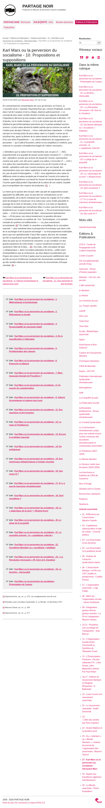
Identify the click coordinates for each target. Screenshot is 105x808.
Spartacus (83, 504)
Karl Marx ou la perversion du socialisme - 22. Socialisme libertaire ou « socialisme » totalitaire (90, 124)
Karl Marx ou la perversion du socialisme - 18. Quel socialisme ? (90, 185)
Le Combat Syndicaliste (90, 422)
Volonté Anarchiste (87, 227)
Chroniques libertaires (89, 361)
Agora (82, 339)
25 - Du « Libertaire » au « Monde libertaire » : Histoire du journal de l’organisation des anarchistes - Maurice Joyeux (92, 745)
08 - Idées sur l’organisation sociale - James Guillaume (92, 599)
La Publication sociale (89, 403)
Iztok (81, 393)
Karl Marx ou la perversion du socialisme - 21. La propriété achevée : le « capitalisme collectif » (90, 142)
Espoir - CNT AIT (87, 371)
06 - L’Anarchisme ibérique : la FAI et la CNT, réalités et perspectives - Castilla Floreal (92, 573)
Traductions (9, 27)
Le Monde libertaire (88, 459)
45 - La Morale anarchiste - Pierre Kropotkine (90, 788)
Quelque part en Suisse (90, 489)
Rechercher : (85, 39)
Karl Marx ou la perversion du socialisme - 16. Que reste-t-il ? (90, 210)
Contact (32, 803)
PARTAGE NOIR (37, 6)
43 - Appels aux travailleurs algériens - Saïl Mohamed (92, 777)
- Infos (43, 21)
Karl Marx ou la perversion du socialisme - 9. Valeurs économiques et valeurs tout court (20, 281)
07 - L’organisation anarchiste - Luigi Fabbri (90, 588)
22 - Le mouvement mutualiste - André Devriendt (91, 708)
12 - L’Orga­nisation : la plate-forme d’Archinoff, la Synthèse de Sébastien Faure (91, 645)
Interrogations (85, 387)
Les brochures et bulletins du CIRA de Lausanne (88, 475)
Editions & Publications (86, 22)
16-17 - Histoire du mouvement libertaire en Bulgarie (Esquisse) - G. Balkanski (91, 683)
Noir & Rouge (85, 484)
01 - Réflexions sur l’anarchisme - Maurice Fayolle (90, 517)
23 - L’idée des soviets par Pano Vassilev (90, 720)
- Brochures (17, 22)
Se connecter (21, 803)
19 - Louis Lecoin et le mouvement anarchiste (92, 697)
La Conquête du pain (88, 398)
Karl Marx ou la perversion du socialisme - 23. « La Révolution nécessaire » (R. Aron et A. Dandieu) (90, 107)
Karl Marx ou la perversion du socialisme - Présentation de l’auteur (90, 78)
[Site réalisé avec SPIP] (98, 801)
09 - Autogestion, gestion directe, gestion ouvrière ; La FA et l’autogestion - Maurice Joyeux (91, 613)
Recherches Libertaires (89, 494)
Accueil (5, 38)
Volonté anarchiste (38, 38)
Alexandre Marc (27, 100)
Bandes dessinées (64, 22)
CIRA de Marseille (87, 366)
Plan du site (8, 803)
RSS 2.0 (41, 803)
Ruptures (83, 499)
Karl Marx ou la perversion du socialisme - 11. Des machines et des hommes (57, 281)
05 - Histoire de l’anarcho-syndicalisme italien (91, 559)
